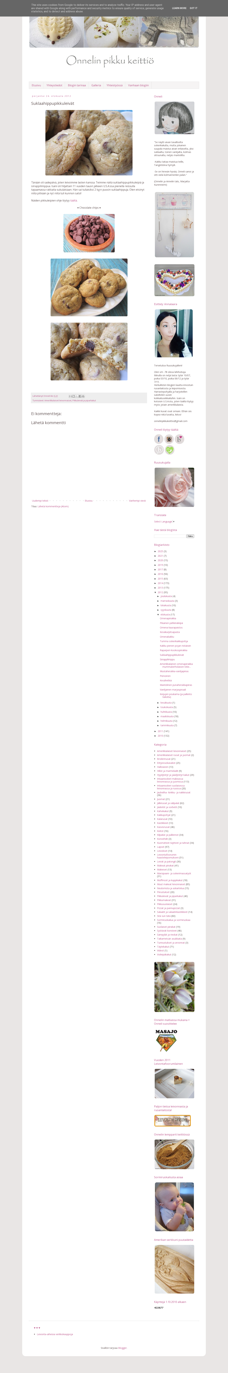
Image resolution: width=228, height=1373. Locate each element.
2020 (161, 560)
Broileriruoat (164, 758)
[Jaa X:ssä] (76, 396)
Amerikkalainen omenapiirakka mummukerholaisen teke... (176, 665)
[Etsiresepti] (170, 453)
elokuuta (166, 614)
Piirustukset (163, 892)
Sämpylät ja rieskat (167, 934)
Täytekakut (163, 946)
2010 (161, 735)
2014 (161, 583)
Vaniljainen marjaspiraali (173, 689)
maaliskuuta (167, 716)
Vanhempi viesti (137, 500)
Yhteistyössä (115, 85)
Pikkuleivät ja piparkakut (84, 400)
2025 (161, 551)
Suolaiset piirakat (166, 926)
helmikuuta (167, 720)
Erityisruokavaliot (166, 762)
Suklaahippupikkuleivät (172, 654)
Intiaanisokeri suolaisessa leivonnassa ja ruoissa (171, 787)
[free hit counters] (159, 1308)
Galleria (96, 85)
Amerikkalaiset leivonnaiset (57, 400)
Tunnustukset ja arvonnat (171, 942)
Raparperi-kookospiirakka (173, 650)
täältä (73, 200)
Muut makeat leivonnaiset (171, 884)
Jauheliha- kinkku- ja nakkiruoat (173, 792)
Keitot (160, 831)
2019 (161, 564)
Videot (160, 950)
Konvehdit (162, 838)
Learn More (179, 8)
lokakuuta (166, 605)
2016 (161, 574)
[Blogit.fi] (159, 453)
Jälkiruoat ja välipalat (168, 803)
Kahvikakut (163, 811)
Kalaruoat (162, 819)
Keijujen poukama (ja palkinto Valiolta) (176, 696)
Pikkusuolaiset (164, 904)
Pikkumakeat (164, 900)
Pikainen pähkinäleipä (171, 623)
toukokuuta (167, 707)
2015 (161, 578)
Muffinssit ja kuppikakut (170, 880)
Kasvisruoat (163, 827)
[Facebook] (159, 443)
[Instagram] (169, 443)
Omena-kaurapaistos (171, 627)
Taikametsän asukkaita (169, 938)
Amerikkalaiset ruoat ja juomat (173, 755)
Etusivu (36, 85)
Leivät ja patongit (166, 861)
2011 (161, 731)
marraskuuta (168, 600)
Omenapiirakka (168, 618)
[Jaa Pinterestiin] (83, 396)
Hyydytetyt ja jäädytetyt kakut (173, 774)
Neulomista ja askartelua (170, 888)
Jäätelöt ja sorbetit (167, 807)
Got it (193, 8)
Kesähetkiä (166, 680)
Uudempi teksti (40, 500)
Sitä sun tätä (164, 916)
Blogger (122, 1347)
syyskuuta (166, 609)
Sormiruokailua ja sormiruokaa (173, 920)
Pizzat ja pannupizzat (168, 908)
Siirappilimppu (167, 659)
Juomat (161, 799)
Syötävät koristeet (167, 930)
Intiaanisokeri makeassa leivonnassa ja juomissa (170, 780)
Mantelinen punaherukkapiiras (176, 684)
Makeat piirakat (165, 865)
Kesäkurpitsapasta (170, 632)
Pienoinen (165, 675)
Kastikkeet (162, 823)
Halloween (162, 766)
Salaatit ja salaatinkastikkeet (172, 911)
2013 (161, 587)
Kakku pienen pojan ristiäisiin (175, 645)
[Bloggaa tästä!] (73, 396)
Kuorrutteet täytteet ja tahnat (173, 842)
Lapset (160, 846)
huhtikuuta (167, 711)
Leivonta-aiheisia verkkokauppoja (55, 1334)
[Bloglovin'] (179, 443)
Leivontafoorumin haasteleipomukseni (168, 856)
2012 (161, 592)
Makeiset (162, 869)
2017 (161, 569)
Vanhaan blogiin (138, 85)
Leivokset (162, 850)
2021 (161, 555)
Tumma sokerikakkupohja (174, 641)
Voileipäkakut (164, 954)
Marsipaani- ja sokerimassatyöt (174, 873)
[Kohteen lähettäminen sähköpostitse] (70, 396)
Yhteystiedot (54, 85)
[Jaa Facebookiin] (80, 396)
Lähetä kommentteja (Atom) (53, 506)
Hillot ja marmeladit (167, 770)
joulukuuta (167, 596)
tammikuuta (167, 725)
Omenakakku (167, 636)
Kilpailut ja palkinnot (168, 834)
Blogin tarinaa (77, 85)
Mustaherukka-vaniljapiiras (174, 671)
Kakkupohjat (164, 815)
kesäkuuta (166, 702)
